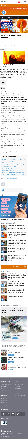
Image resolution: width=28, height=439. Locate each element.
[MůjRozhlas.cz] (3, 49)
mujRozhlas (4, 195)
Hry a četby (5, 199)
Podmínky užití (18, 433)
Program (11, 8)
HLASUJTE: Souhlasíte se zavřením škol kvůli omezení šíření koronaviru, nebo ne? (16, 283)
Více (17, 17)
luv (5, 178)
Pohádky (4, 206)
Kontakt (17, 393)
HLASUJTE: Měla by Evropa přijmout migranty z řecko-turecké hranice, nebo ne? (16, 290)
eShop (3, 391)
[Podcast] (1, 88)
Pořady (10, 17)
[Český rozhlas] (5, 2)
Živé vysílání (5, 212)
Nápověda (17, 386)
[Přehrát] (3, 82)
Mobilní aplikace (5, 405)
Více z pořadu (6, 272)
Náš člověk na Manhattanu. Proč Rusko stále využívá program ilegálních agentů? (16, 227)
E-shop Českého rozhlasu (10, 305)
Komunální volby (6, 386)
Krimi (3, 202)
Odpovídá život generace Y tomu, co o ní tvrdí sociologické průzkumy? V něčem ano (13, 161)
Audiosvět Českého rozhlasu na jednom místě (12, 219)
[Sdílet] (4, 88)
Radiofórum (4, 42)
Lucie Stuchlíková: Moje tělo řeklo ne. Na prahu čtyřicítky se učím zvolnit (17, 249)
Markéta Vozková (12, 178)
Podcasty (4, 402)
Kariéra (17, 391)
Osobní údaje (10, 433)
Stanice (3, 388)
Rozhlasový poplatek (20, 395)
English (3, 434)
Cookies (3, 433)
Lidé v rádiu (18, 388)
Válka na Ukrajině (6, 384)
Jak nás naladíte (19, 384)
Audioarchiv (18, 8)
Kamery (25, 8)
